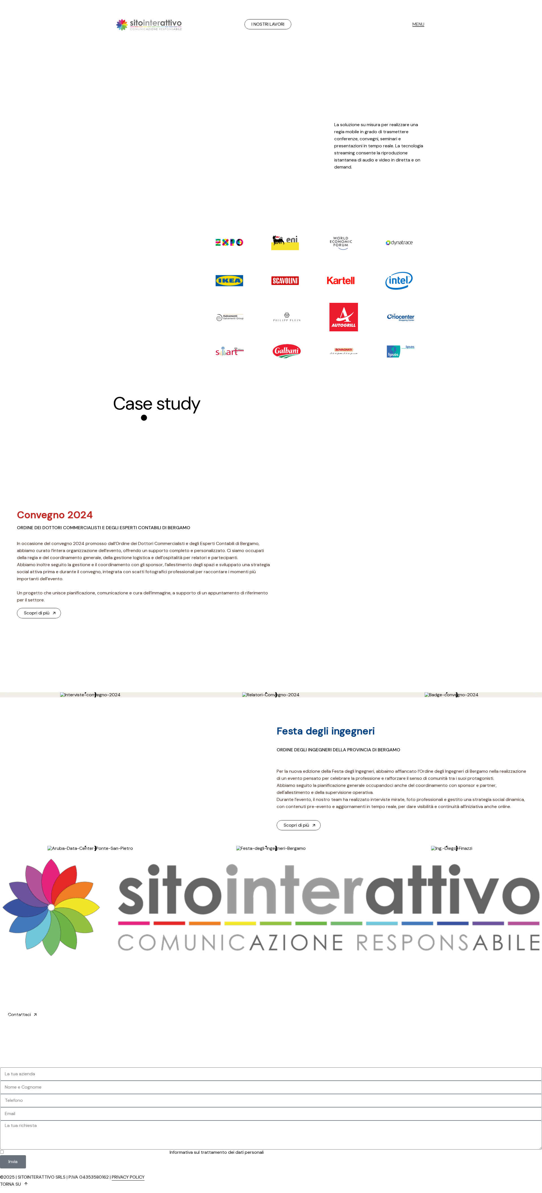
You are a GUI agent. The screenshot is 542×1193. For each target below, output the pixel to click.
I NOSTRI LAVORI (268, 24)
